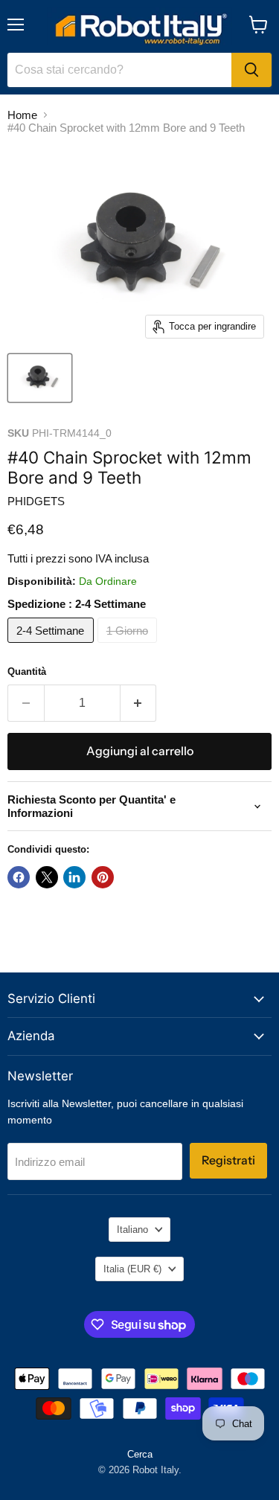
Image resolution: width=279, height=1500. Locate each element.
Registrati (228, 1160)
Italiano (132, 1229)
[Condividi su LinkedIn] (74, 877)
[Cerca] (251, 70)
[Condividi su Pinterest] (103, 877)
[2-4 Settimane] (52, 646)
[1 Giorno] (129, 646)
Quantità (26, 671)
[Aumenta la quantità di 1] (139, 703)
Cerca (140, 1454)
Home (22, 115)
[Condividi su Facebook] (18, 877)
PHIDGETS (36, 501)
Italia (132, 1269)
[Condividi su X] (47, 877)
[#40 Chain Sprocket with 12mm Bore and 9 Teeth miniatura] (39, 378)
